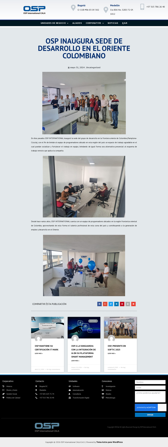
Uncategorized (93, 67)
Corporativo (93, 23)
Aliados (77, 23)
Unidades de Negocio (53, 23)
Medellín (115, 5)
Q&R (124, 23)
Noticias (113, 23)
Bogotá (81, 5)
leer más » (39, 353)
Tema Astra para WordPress (109, 442)
